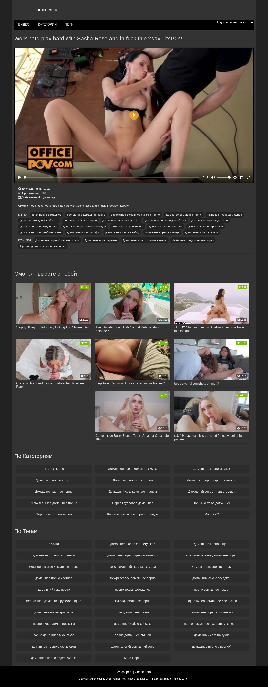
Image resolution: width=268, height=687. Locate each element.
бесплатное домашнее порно (86, 214)
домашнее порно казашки (165, 226)
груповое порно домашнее (224, 214)
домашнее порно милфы (83, 232)
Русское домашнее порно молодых (43, 246)
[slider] (111, 177)
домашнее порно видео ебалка (165, 220)
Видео (23, 24)
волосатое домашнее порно (183, 214)
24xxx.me (246, 22)
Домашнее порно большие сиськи (57, 240)
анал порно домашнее (46, 214)
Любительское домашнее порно (193, 240)
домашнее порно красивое (205, 226)
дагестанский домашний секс (39, 220)
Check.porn (143, 672)
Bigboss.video (227, 22)
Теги (69, 24)
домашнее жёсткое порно (80, 220)
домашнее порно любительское (40, 232)
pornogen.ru (45, 9)
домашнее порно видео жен (209, 220)
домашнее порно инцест (127, 226)
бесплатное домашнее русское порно (135, 214)
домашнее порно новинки (201, 232)
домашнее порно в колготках (121, 220)
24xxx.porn (124, 672)
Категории (47, 24)
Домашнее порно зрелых (101, 240)
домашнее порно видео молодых (84, 226)
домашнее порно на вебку (122, 232)
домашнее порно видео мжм (38, 226)
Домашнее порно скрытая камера (145, 240)
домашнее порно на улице (162, 232)
